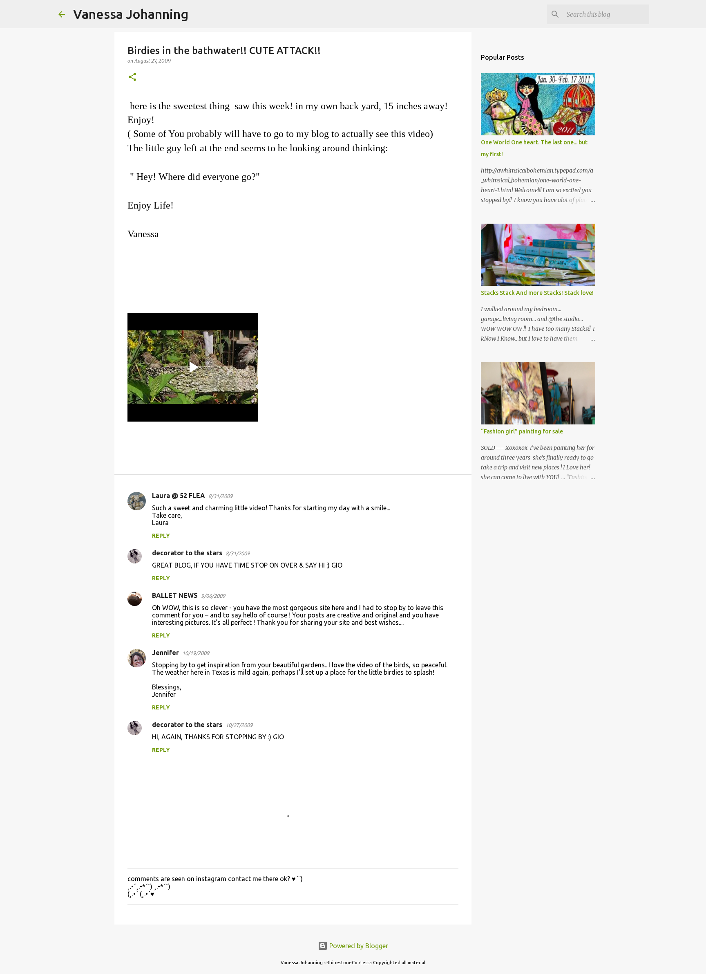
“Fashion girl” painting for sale (522, 431)
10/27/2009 (239, 725)
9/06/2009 (213, 596)
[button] (132, 77)
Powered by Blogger (358, 945)
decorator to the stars (187, 553)
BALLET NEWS (175, 595)
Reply (161, 535)
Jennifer (165, 652)
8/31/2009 (220, 496)
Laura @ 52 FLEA (178, 495)
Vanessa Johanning (130, 14)
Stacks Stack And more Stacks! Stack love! (537, 293)
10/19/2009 (195, 653)
